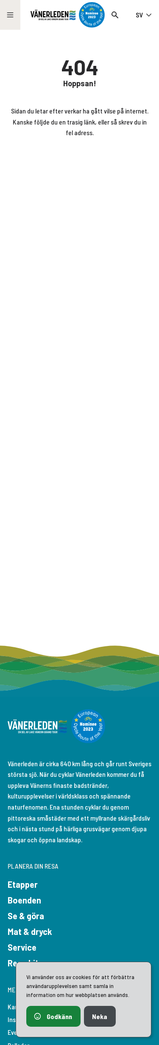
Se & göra (26, 916)
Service (22, 947)
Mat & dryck (30, 931)
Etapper (23, 884)
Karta (15, 1007)
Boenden (24, 900)
